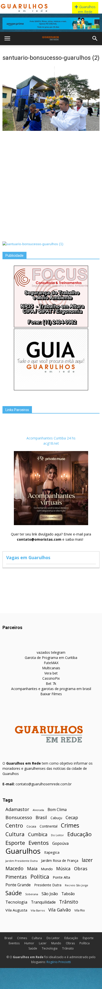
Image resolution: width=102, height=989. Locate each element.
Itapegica (51, 852)
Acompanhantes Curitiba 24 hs (51, 438)
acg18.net (51, 443)
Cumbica (38, 834)
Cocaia (31, 826)
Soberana (31, 894)
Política (39, 876)
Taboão (68, 893)
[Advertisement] (51, 186)
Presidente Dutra (47, 885)
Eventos (38, 842)
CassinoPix (51, 678)
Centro (14, 825)
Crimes (70, 825)
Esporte (15, 842)
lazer (87, 860)
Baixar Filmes (51, 694)
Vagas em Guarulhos (28, 557)
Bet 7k (51, 683)
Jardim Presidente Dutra (21, 861)
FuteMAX (51, 662)
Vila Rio (79, 910)
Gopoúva (60, 843)
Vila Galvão (59, 909)
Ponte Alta (61, 877)
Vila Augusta (16, 910)
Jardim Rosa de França (59, 860)
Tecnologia (16, 902)
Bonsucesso (18, 817)
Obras (80, 868)
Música (63, 868)
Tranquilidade (43, 902)
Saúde (13, 893)
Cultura (15, 834)
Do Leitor (57, 835)
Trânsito (68, 901)
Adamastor (17, 809)
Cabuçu (56, 817)
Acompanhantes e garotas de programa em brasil (51, 688)
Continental (48, 826)
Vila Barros (38, 910)
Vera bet (51, 673)
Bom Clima (57, 809)
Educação (79, 834)
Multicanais (51, 668)
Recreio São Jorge (76, 885)
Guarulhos (23, 851)
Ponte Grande (18, 885)
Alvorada (38, 810)
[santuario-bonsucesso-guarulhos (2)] (51, 130)
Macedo (14, 868)
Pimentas (16, 876)
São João (50, 893)
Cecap (72, 817)
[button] (95, 38)
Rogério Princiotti (59, 962)
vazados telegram (51, 652)
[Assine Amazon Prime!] (51, 23)
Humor (29, 943)
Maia (32, 868)
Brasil (41, 817)
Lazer (43, 943)
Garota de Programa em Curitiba (51, 657)
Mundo (47, 868)
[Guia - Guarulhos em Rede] (51, 389)
